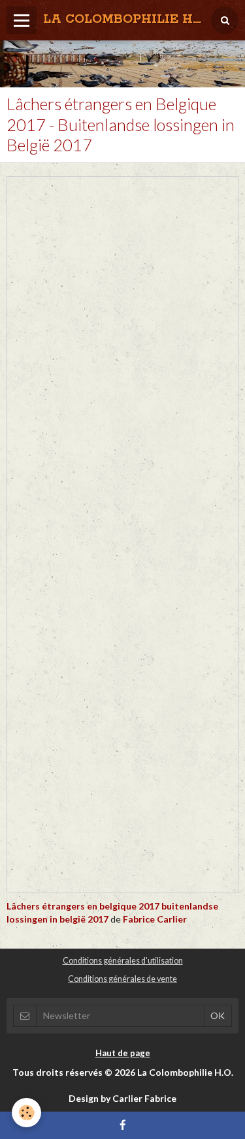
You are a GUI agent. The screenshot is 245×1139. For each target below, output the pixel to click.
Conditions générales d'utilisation (123, 961)
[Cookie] (26, 1112)
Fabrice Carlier (155, 919)
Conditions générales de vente (122, 979)
